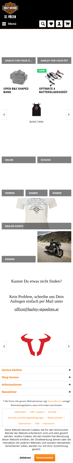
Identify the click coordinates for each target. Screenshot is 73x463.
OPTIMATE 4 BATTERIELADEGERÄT (53, 90)
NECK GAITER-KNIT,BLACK (37, 121)
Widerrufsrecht (55, 417)
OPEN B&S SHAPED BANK (16, 90)
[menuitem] (9, 23)
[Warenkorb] (67, 23)
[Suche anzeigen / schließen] (42, 23)
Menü (12, 24)
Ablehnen (25, 457)
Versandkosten (55, 401)
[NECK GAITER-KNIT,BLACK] (37, 109)
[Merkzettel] (51, 23)
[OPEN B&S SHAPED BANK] (18, 77)
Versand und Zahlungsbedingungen (26, 417)
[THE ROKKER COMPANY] (37, 346)
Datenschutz (25, 423)
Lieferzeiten (20, 411)
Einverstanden (44, 457)
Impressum (48, 423)
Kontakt (52, 411)
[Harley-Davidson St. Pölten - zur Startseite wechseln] (10, 10)
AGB (37, 423)
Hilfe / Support (37, 411)
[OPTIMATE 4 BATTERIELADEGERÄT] (54, 77)
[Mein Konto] (59, 23)
